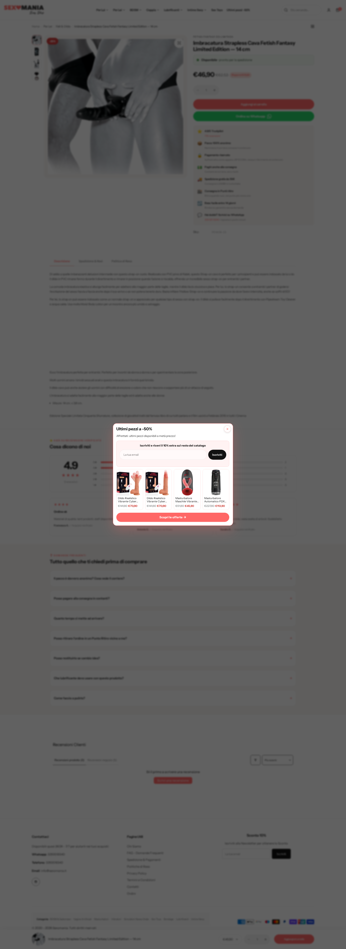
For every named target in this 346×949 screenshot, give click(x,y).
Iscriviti (217, 454)
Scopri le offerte (172, 517)
